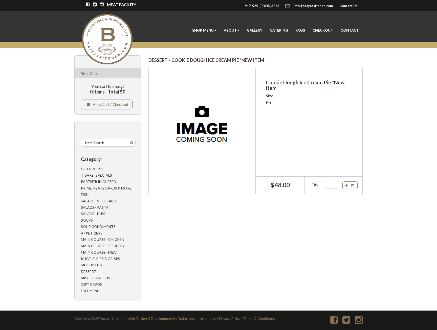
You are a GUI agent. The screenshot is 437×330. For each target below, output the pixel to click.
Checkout (323, 30)
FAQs (300, 30)
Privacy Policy (230, 318)
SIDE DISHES (91, 265)
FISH (85, 194)
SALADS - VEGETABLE (99, 201)
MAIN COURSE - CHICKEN (102, 239)
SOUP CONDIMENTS (98, 226)
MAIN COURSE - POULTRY (103, 246)
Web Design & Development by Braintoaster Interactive (171, 318)
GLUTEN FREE (92, 169)
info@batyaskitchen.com (313, 6)
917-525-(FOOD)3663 (262, 6)
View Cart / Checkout (110, 104)
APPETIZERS (91, 233)
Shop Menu (203, 30)
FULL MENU (90, 291)
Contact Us (349, 6)
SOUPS (87, 220)
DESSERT (157, 60)
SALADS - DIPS (93, 213)
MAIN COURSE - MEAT (99, 252)
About (230, 30)
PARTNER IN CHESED (98, 181)
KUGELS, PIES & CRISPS (100, 258)
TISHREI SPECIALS (96, 175)
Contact (350, 30)
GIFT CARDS (91, 284)
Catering (279, 30)
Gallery (254, 30)
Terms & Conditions (259, 318)
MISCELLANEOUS (95, 278)
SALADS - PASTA (94, 207)
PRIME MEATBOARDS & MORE (106, 188)
